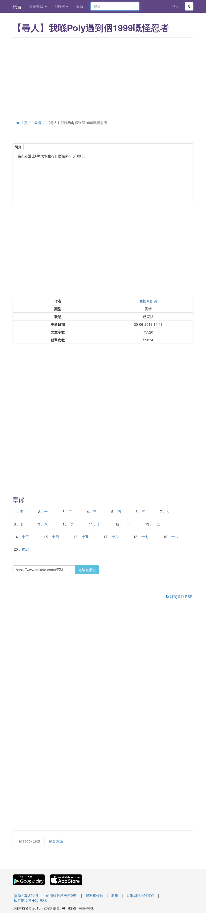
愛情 (37, 122)
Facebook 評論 (28, 840)
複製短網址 (87, 569)
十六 (115, 536)
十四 (55, 536)
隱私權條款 (94, 895)
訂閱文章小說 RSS (32, 900)
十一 (126, 524)
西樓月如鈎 (148, 300)
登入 (175, 6)
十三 (25, 536)
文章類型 (36, 6)
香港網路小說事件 (140, 895)
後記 (25, 549)
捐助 (79, 6)
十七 (144, 536)
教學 (114, 895)
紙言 (17, 6)
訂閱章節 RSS (180, 596)
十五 (85, 536)
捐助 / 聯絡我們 (26, 895)
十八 (174, 536)
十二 (156, 524)
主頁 (24, 122)
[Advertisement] (103, 78)
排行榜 (60, 6)
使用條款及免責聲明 (62, 895)
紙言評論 (56, 840)
